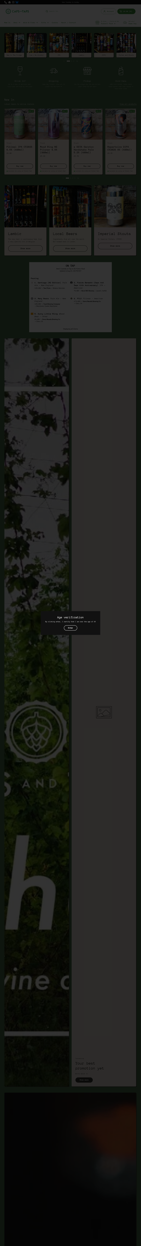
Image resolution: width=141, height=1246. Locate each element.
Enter (70, 628)
